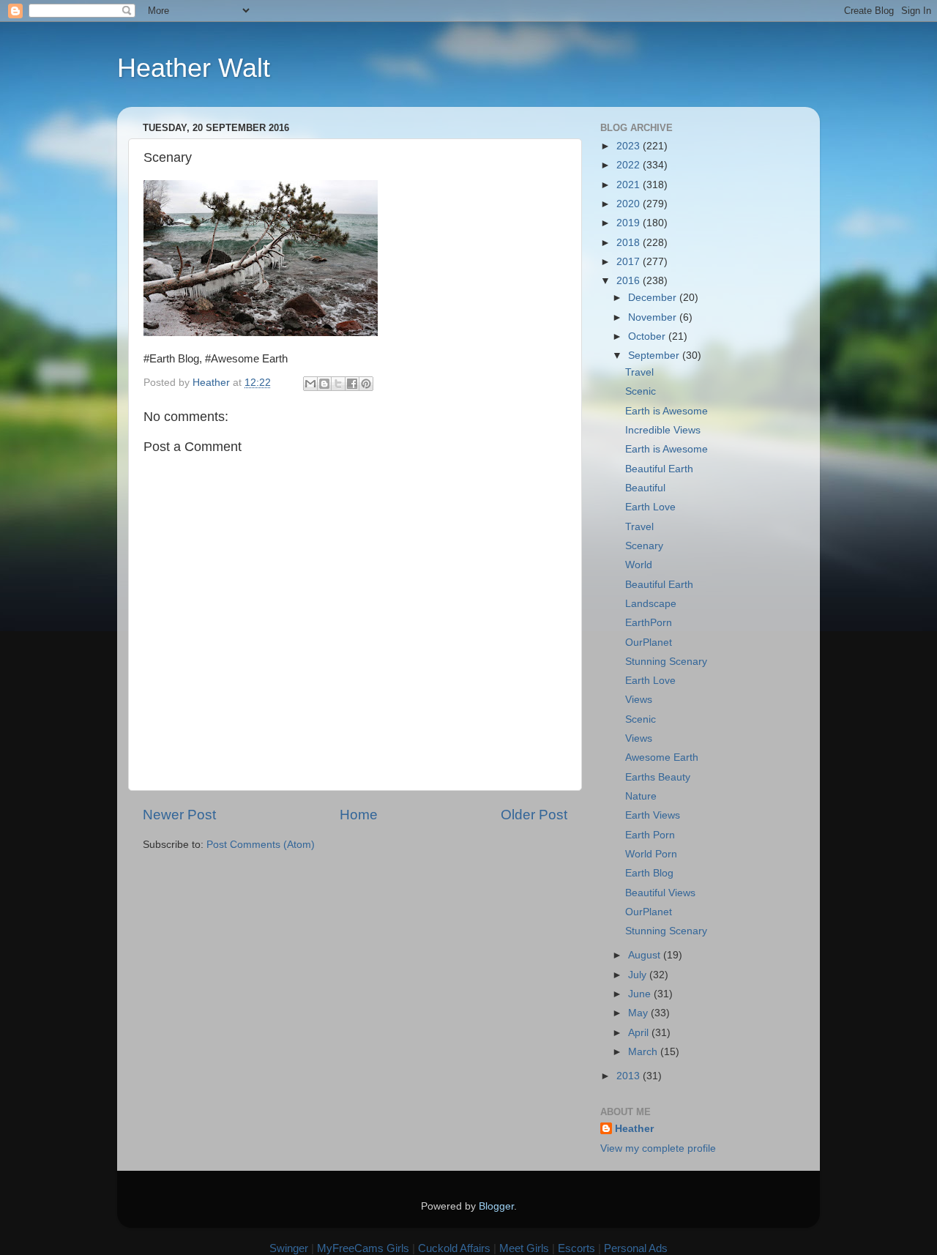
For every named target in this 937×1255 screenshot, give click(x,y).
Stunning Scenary (666, 661)
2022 (629, 165)
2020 (629, 203)
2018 (629, 242)
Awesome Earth (661, 757)
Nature (641, 796)
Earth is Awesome (666, 411)
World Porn (651, 854)
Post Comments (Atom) (260, 844)
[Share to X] (338, 383)
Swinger (288, 1248)
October (648, 336)
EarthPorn (648, 622)
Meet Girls (524, 1248)
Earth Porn (650, 835)
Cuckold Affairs (454, 1248)
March (644, 1051)
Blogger (496, 1206)
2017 (629, 261)
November (653, 317)
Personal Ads (636, 1248)
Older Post (534, 814)
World (638, 564)
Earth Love (650, 507)
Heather (634, 1128)
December (653, 297)
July (638, 974)
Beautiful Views (660, 892)
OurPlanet (648, 642)
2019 (629, 222)
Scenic (640, 391)
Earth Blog (649, 873)
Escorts (576, 1248)
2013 (629, 1075)
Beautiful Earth (659, 468)
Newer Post (179, 814)
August (645, 955)
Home (359, 814)
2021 (629, 184)
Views (638, 699)
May (639, 1013)
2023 (629, 146)
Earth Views (652, 815)
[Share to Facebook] (352, 383)
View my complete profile (658, 1148)
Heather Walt (193, 68)
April (640, 1032)
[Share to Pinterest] (366, 383)
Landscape (650, 603)
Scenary (644, 545)
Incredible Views (663, 430)
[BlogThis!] (324, 383)
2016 (629, 280)
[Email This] (310, 383)
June (641, 993)
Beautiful (645, 488)
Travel (639, 372)
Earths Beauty (657, 777)
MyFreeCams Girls (363, 1248)
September (655, 355)
